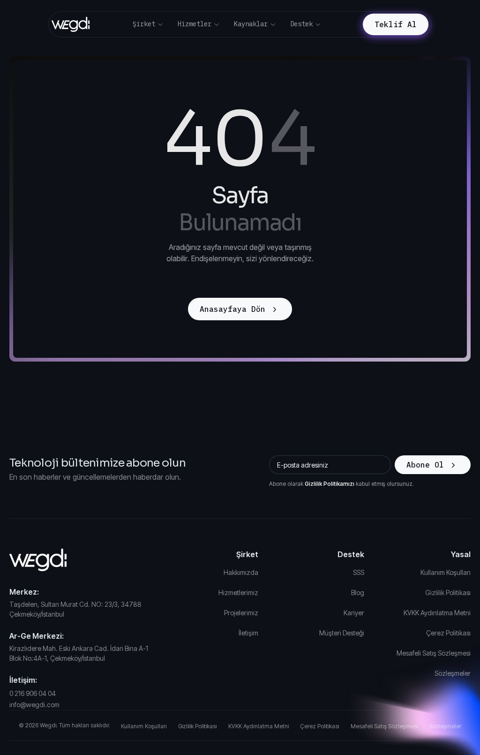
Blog (357, 592)
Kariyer (354, 613)
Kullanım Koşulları (445, 572)
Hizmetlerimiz (238, 592)
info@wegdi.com (34, 705)
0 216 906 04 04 (32, 693)
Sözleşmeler (453, 673)
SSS (358, 572)
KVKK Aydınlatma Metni (437, 613)
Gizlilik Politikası (448, 592)
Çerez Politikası (448, 633)
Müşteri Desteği (341, 633)
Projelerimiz (241, 613)
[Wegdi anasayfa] (82, 560)
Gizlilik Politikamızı (329, 483)
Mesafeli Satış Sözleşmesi (434, 653)
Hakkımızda (241, 572)
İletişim (248, 633)
